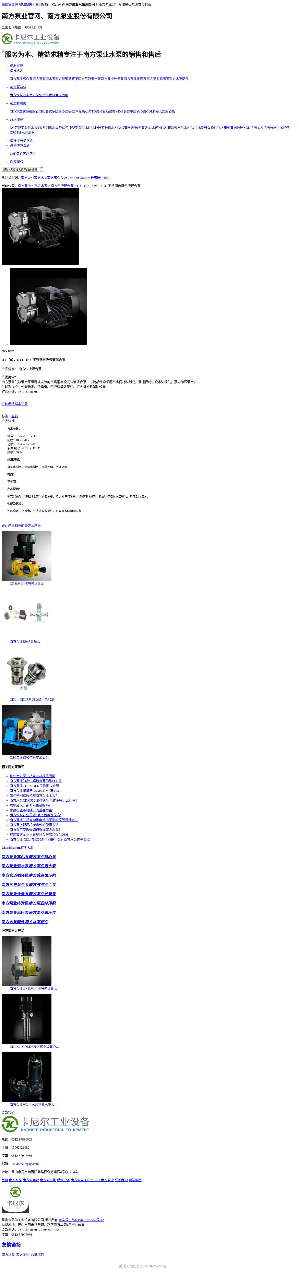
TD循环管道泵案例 (105, 111)
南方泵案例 (48, 1180)
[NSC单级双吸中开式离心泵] (26, 753)
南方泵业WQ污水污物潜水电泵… (34, 1104)
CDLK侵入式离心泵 (160, 111)
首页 (5, 1180)
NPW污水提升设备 (200, 127)
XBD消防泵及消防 (256, 127)
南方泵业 (27, 177)
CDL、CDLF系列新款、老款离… (34, 699)
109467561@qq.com (25, 1164)
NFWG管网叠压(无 (127, 127)
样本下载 (21, 404)
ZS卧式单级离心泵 (78, 111)
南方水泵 (40, 177)
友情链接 (11, 1245)
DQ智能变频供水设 (23, 127)
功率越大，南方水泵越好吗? (30, 805)
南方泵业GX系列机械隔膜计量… (33, 988)
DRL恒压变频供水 (101, 127)
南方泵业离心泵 (21, 79)
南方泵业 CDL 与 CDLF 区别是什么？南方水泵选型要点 (50, 839)
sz (64, 177)
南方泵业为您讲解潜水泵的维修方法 (36, 781)
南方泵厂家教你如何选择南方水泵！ (36, 829)
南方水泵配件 (179, 79)
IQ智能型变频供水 (75, 127)
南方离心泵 (55, 177)
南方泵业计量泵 (112, 79)
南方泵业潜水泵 (44, 79)
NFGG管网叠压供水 (172, 127)
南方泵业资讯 (39, 95)
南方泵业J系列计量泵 (25, 641)
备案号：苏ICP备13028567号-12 (81, 1220)
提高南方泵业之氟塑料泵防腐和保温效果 (39, 834)
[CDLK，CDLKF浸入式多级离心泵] (26, 1043)
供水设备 (63, 1180)
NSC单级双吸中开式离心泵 (29, 757)
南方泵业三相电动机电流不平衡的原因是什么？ (44, 820)
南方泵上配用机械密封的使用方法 (34, 825)
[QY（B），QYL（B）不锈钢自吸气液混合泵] (40, 264)
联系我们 (121, 1180)
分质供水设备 (279, 127)
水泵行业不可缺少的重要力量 (31, 810)
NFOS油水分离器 (22, 132)
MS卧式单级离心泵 (132, 111)
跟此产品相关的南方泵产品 (21, 525)
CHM (104, 177)
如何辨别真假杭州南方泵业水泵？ (34, 795)
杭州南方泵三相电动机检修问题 (32, 776)
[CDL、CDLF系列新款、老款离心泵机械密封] (26, 695)
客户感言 (29, 153)
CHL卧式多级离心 (52, 111)
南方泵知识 (31, 1180)
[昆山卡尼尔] (31, 44)
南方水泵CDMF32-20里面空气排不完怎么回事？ (44, 800)
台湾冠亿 (37, 1255)
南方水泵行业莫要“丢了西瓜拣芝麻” (35, 815)
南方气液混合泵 (89, 79)
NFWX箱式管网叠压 (228, 127)
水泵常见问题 (58, 95)
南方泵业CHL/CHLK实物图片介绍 (34, 786)
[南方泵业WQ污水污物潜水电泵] (26, 1100)
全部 (14, 416)
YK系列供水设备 (49, 127)
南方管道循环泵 (66, 79)
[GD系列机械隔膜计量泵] (26, 579)
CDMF (70, 177)
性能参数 (8, 404)
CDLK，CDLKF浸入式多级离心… (34, 1046)
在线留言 (8, 4)
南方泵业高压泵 (157, 79)
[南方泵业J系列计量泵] (26, 637)
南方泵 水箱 (149, 127)
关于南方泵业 (104, 1180)
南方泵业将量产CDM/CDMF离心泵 (35, 790)
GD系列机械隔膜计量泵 (27, 583)
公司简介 (16, 153)
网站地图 (21, 4)
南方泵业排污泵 (135, 79)
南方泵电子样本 (82, 1180)
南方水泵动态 (19, 95)
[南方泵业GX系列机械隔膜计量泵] (26, 985)
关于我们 (35, 4)
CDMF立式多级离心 (24, 111)
